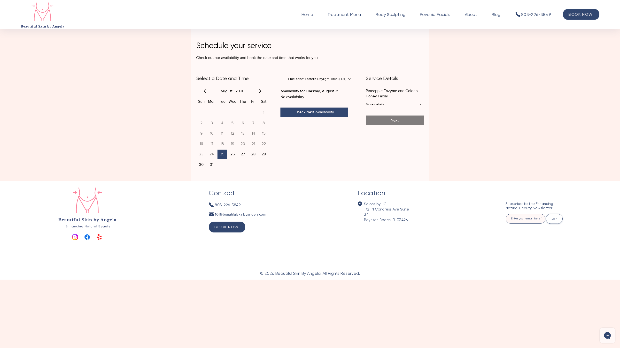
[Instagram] (75, 237)
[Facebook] (87, 237)
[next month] (260, 91)
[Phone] (518, 14)
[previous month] (205, 91)
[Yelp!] (99, 237)
